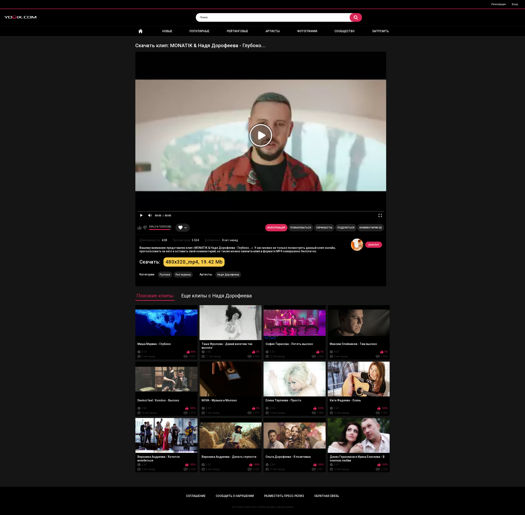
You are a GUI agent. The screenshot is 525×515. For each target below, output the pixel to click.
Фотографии (307, 31)
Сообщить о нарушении (235, 496)
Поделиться (345, 227)
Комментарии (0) (371, 227)
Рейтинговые (237, 31)
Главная (140, 31)
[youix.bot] (357, 245)
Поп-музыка (183, 274)
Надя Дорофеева (228, 274)
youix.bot (373, 244)
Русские (165, 274)
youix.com (250, 507)
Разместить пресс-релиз (284, 496)
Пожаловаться (300, 227)
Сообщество (344, 31)
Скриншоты (324, 227)
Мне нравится (139, 228)
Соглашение (195, 496)
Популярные (199, 31)
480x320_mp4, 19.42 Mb (194, 262)
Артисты (273, 31)
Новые (167, 31)
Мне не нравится (145, 228)
